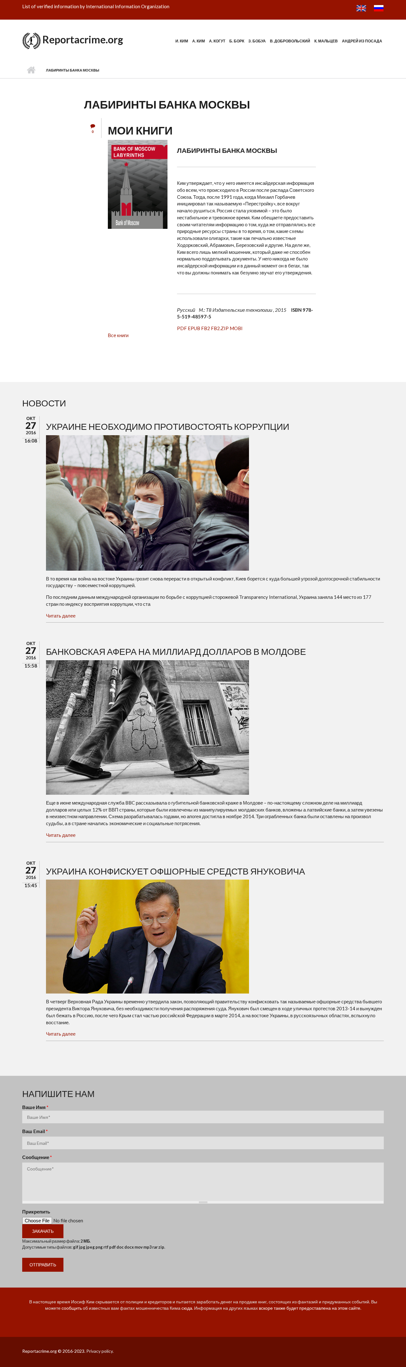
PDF (182, 328)
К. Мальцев (326, 41)
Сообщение (37, 1157)
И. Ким (181, 41)
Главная (31, 70)
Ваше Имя (35, 1107)
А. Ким (198, 41)
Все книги (118, 335)
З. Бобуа (257, 41)
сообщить (72, 1308)
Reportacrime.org (83, 39)
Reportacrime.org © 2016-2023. (53, 1351)
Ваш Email (35, 1131)
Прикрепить (36, 1211)
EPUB (194, 328)
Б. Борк (236, 41)
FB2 (205, 328)
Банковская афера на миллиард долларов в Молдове (176, 651)
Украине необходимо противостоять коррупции (167, 426)
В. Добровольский (290, 41)
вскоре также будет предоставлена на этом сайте (309, 1308)
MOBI (236, 328)
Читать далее (60, 615)
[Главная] (31, 40)
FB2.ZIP (220, 328)
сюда (186, 1308)
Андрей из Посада (362, 41)
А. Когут (217, 41)
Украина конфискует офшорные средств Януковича (175, 871)
